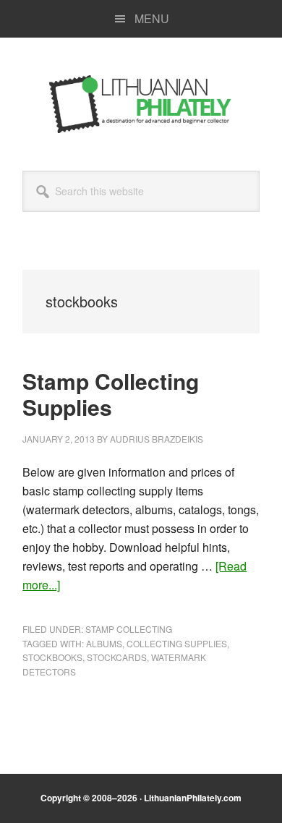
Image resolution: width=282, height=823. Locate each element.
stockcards (117, 657)
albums (104, 643)
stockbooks (52, 657)
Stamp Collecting (128, 629)
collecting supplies (177, 643)
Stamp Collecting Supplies (110, 393)
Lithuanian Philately (141, 104)
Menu (151, 18)
